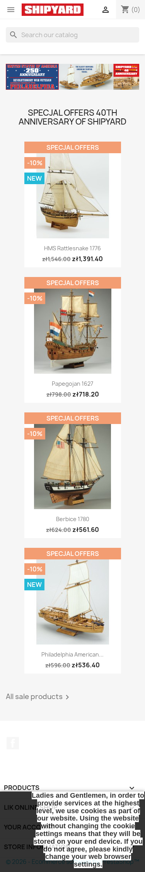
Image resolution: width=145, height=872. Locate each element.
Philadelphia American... (72, 654)
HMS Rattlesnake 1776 (72, 248)
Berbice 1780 (72, 519)
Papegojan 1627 (72, 383)
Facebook (13, 743)
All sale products (39, 697)
